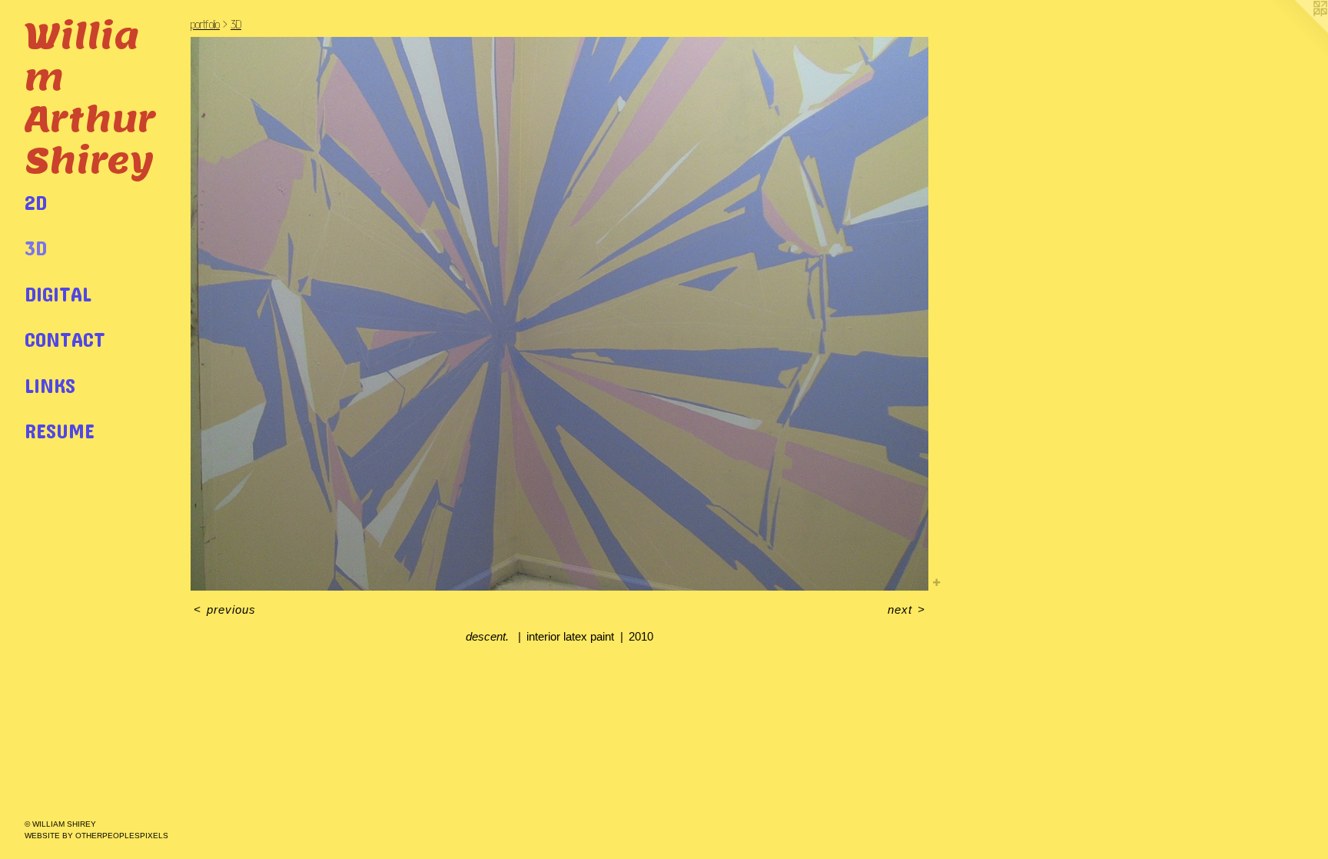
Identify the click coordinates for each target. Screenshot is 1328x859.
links (50, 385)
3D (36, 247)
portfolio (205, 24)
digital (58, 293)
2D (36, 202)
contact (65, 339)
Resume (60, 430)
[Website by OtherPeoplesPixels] (1297, 31)
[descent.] (559, 314)
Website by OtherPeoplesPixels (96, 835)
